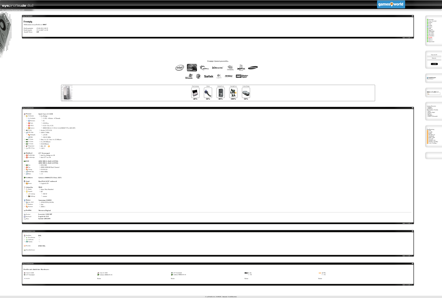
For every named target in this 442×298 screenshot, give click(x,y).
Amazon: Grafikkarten (229, 296)
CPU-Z (430, 38)
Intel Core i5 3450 (46, 114)
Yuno (429, 111)
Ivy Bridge (44, 116)
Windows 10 (432, 140)
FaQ (429, 24)
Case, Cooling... (433, 143)
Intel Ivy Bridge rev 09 (48, 155)
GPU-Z (430, 40)
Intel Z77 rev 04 (46, 157)
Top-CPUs (431, 32)
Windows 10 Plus (433, 141)
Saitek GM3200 (44, 218)
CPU (430, 130)
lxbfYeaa (430, 108)
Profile (430, 25)
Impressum (431, 41)
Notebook (431, 136)
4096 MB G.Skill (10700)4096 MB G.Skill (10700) (48, 162)
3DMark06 (431, 31)
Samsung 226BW (45, 200)
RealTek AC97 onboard (48, 181)
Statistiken (431, 35)
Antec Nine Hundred (47, 189)
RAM (430, 133)
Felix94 (27, 278)
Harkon (430, 115)
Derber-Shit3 (431, 112)
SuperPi (430, 30)
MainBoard (432, 134)
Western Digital (45, 210)
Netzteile (431, 139)
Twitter (430, 27)
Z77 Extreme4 (44, 153)
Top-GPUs (431, 34)
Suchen (430, 22)
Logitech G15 (43, 216)
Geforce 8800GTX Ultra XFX (50, 177)
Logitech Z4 (44, 183)
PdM (429, 28)
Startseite (431, 19)
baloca (429, 113)
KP (42, 191)
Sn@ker (430, 107)
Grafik (430, 132)
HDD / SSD (432, 137)
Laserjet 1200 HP (45, 214)
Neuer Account (432, 21)
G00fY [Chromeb (433, 116)
